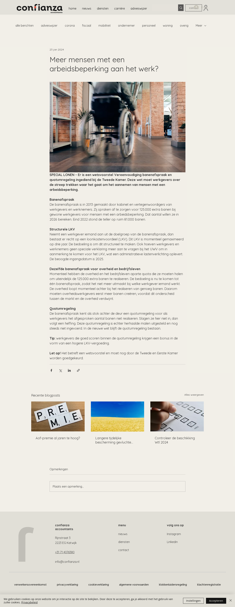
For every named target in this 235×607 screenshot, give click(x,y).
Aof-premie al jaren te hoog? (58, 438)
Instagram (174, 534)
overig (184, 25)
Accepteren (216, 600)
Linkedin (172, 542)
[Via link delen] (78, 370)
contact (123, 550)
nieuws (122, 534)
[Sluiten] (230, 600)
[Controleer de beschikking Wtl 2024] (177, 416)
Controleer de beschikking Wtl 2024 (175, 440)
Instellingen (193, 600)
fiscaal (86, 25)
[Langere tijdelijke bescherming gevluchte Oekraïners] (117, 416)
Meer (199, 25)
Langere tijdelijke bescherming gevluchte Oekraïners (113, 440)
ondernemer (126, 25)
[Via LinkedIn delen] (69, 370)
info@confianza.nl (67, 562)
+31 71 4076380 (65, 552)
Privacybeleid (29, 602)
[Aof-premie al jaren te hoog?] (58, 416)
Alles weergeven (194, 394)
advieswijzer (49, 25)
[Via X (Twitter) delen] (60, 370)
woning (168, 25)
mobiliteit (104, 25)
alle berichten (24, 25)
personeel (149, 25)
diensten (124, 542)
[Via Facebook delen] (51, 370)
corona (70, 25)
